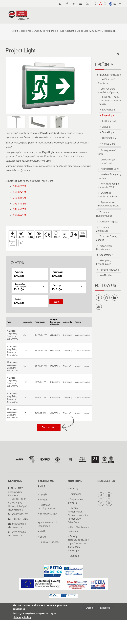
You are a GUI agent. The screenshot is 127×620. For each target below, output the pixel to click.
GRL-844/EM (19, 215)
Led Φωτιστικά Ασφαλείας (106, 81)
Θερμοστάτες (106, 254)
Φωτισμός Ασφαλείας (46, 30)
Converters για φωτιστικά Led (106, 161)
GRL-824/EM (19, 192)
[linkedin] (81, 4)
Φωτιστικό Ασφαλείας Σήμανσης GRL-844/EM (12, 366)
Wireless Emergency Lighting (109, 176)
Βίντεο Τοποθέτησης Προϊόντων (78, 529)
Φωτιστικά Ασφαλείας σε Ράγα (107, 194)
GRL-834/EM (19, 203)
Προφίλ (43, 494)
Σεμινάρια (74, 555)
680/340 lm (55, 335)
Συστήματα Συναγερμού (103, 229)
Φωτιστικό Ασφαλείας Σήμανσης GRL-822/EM (12, 382)
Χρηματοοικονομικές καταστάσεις (48, 524)
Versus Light (108, 143)
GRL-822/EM (19, 186)
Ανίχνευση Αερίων (109, 221)
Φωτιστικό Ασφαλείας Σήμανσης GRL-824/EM (12, 397)
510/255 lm (55, 382)
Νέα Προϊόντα (106, 275)
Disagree (105, 607)
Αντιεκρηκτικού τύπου (107, 152)
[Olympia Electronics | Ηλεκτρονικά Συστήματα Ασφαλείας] (19, 18)
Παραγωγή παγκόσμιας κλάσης (47, 506)
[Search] (60, 4)
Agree (89, 607)
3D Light (106, 126)
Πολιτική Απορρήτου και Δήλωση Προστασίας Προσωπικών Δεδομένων (78, 515)
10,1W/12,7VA (41, 335)
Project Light (108, 115)
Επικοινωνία (48, 427)
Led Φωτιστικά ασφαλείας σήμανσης (81, 30)
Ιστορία (43, 499)
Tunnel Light (108, 132)
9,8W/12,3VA (40, 413)
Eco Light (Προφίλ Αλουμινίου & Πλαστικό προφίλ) (110, 100)
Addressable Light (110, 168)
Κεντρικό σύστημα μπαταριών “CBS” (108, 185)
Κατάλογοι (75, 488)
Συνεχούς (67, 335)
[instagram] (74, 4)
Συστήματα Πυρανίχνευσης (104, 214)
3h (24, 335)
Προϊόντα (26, 30)
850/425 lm (55, 350)
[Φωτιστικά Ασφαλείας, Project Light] (48, 85)
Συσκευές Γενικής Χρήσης (106, 238)
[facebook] (67, 4)
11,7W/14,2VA (41, 350)
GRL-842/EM (19, 209)
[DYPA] (63, 596)
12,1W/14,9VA (41, 366)
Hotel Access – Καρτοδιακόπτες (105, 247)
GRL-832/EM (19, 197)
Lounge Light (108, 109)
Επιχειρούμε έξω (48, 513)
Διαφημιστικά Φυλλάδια (75, 501)
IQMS (42, 531)
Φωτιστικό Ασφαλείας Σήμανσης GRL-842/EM (12, 350)
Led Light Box (109, 121)
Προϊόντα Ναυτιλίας (109, 269)
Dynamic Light (109, 138)
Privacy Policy (22, 617)
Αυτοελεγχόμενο (82, 335)
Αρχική (15, 30)
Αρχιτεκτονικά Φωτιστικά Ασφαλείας (108, 204)
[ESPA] (63, 575)
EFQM (43, 536)
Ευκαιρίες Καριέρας (49, 542)
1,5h (25, 350)
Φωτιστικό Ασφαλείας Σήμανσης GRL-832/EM (12, 413)
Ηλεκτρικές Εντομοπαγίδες (103, 262)
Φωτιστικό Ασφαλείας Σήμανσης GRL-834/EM (12, 335)
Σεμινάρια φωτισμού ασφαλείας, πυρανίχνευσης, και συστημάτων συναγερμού (78, 543)
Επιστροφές (75, 494)
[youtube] (87, 4)
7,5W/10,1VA (40, 382)
